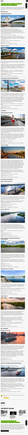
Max (26, 7)
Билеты (2, 43)
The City (2, 1)
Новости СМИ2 (2, 405)
